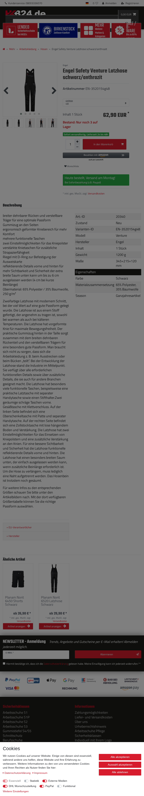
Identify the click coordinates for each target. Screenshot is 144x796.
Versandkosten (96, 193)
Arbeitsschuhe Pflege (90, 730)
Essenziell (15, 780)
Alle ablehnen (120, 772)
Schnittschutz (12, 735)
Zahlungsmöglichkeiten (91, 712)
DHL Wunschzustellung (22, 786)
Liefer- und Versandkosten (93, 717)
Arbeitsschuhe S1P (16, 717)
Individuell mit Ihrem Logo (93, 740)
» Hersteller (13, 536)
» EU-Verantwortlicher (19, 527)
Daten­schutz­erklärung (17, 772)
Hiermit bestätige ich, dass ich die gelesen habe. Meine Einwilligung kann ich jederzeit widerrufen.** (73, 664)
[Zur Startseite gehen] (4, 49)
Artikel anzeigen (16, 626)
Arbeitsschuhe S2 (15, 721)
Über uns (81, 721)
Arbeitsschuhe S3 (15, 726)
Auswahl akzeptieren (120, 764)
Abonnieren (106, 654)
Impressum (40, 772)
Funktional (69, 786)
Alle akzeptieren (120, 756)
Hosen (44, 49)
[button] (96, 157)
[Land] (87, 3)
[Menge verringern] (77, 147)
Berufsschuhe (12, 740)
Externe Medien (57, 780)
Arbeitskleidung (27, 49)
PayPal (49, 786)
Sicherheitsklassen (88, 735)
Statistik (34, 780)
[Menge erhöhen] (77, 141)
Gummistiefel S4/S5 (17, 730)
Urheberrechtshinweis (90, 726)
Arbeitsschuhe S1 (15, 712)
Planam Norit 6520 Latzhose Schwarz (51, 601)
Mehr (12, 49)
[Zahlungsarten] (72, 684)
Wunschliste (73, 166)
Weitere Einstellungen (16, 791)
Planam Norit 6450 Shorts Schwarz (14, 601)
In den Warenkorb (103, 144)
